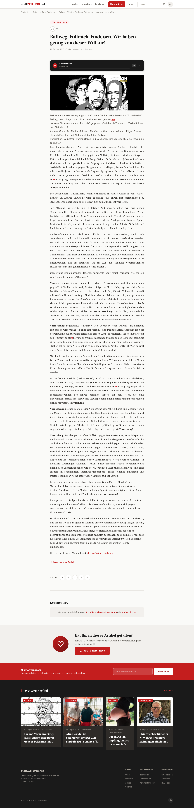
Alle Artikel (168, 690)
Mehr (131, 4)
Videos (128, 783)
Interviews (87, 4)
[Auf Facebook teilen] (75, 577)
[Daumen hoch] (52, 29)
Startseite (25, 12)
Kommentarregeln (147, 783)
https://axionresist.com (100, 553)
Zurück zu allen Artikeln (64, 562)
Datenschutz (145, 779)
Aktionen (128, 787)
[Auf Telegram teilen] (62, 577)
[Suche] (164, 4)
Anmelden (166, 779)
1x (134, 66)
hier (113, 119)
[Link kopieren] (87, 577)
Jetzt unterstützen (94, 650)
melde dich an (129, 612)
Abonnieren (163, 671)
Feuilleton (100, 4)
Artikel (75, 4)
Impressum (144, 775)
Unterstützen (116, 4)
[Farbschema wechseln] (170, 4)
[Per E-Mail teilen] (81, 577)
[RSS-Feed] (170, 800)
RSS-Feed (166, 783)
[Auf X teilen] (68, 577)
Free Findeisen (48, 12)
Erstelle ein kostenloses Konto (101, 612)
